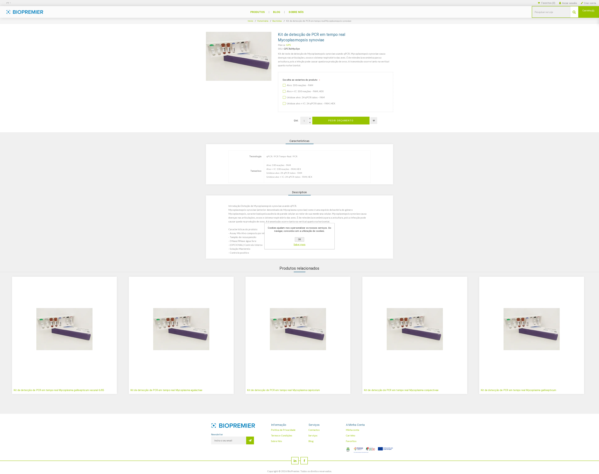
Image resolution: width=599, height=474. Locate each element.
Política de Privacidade (283, 429)
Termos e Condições (281, 435)
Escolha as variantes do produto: (301, 79)
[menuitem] (286, 430)
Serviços (313, 435)
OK (299, 239)
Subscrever (250, 440)
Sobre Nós (276, 441)
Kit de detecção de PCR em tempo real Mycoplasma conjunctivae (401, 390)
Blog (311, 441)
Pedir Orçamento (340, 120)
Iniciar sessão (569, 3)
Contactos (314, 429)
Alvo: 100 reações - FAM (300, 85)
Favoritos (351, 441)
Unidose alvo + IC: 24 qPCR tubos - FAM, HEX (311, 103)
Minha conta (352, 429)
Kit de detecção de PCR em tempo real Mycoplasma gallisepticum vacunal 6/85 (59, 390)
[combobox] (551, 11)
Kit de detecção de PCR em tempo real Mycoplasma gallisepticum (518, 390)
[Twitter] (295, 460)
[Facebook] (304, 460)
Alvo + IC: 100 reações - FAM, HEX (305, 91)
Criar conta (590, 3)
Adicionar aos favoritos (373, 120)
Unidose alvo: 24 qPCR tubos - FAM (306, 97)
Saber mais (299, 244)
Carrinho (588, 10)
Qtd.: (296, 120)
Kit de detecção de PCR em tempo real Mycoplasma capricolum (283, 390)
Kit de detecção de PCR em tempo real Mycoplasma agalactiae (166, 390)
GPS (288, 45)
